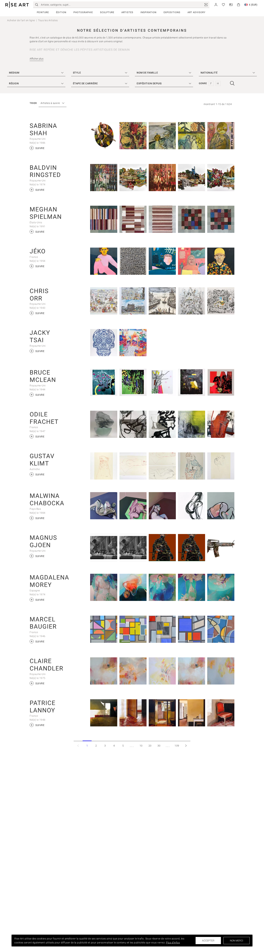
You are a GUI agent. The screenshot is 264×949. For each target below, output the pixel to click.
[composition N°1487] (103, 629)
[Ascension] (220, 177)
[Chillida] (162, 424)
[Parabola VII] (220, 219)
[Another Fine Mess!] (103, 300)
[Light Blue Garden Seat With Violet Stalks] (103, 382)
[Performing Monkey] (133, 135)
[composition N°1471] (162, 629)
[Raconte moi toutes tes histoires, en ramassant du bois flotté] (162, 261)
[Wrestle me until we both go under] (103, 505)
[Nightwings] (103, 177)
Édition (61, 12)
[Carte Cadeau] (231, 4)
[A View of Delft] (162, 300)
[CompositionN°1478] (220, 629)
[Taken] (220, 135)
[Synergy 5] (191, 587)
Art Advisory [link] (196, 12)
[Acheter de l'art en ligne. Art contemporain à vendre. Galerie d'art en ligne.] (17, 5)
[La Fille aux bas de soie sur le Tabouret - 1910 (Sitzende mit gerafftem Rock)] (191, 466)
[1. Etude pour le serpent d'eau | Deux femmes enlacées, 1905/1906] (133, 466)
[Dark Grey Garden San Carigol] (191, 382)
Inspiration (148, 12)
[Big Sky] (133, 671)
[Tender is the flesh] (133, 505)
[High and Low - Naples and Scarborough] (133, 300)
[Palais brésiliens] (191, 424)
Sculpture (107, 12)
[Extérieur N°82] (191, 712)
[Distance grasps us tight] (220, 505)
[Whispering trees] (103, 671)
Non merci (236, 940)
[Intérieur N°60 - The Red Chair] (220, 712)
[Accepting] (162, 135)
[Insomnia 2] (133, 587)
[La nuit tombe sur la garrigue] (191, 261)
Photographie (83, 12)
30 (159, 745)
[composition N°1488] (133, 629)
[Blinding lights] (162, 671)
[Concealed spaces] (191, 505)
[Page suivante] (185, 745)
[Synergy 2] (220, 587)
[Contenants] (133, 424)
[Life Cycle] (103, 135)
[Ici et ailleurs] (220, 424)
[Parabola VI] (191, 219)
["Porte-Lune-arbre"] (103, 424)
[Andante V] (103, 219)
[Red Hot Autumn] (220, 382)
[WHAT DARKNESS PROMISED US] (220, 547)
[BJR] (133, 261)
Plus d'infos (173, 942)
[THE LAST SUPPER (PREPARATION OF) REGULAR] (133, 547)
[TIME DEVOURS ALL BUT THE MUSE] (191, 547)
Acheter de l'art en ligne (21, 20)
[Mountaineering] (191, 300)
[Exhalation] (162, 177)
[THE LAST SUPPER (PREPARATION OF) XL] (103, 547)
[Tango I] (162, 219)
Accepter (208, 940)
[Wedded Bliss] (133, 342)
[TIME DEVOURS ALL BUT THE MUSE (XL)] (162, 547)
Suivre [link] (37, 148)
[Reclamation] (133, 177)
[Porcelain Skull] (103, 342)
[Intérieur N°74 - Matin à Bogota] (103, 712)
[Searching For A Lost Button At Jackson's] (220, 300)
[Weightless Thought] (103, 587)
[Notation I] (133, 219)
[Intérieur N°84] (133, 712)
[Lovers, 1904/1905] (220, 466)
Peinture (43, 12)
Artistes (127, 12)
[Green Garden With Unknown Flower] (133, 382)
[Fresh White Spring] (162, 382)
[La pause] (103, 261)
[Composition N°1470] (191, 629)
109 (177, 745)
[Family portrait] (191, 135)
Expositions (172, 12)
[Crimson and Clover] (191, 177)
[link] (206, 4)
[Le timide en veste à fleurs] (220, 261)
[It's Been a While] (220, 671)
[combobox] (51, 103)
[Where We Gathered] (162, 587)
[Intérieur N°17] (162, 712)
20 (150, 745)
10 (141, 745)
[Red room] (162, 505)
